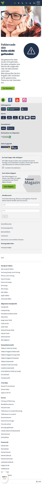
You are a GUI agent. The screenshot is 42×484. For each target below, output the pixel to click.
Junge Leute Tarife (6, 320)
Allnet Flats (4, 317)
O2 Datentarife (5, 378)
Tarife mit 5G (5, 323)
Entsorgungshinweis (7, 427)
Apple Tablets (5, 295)
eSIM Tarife (4, 327)
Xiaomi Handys (5, 279)
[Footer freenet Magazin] (3, 100)
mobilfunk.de (5, 469)
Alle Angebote (5, 340)
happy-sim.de (5, 465)
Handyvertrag (5, 310)
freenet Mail (4, 446)
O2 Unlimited (5, 374)
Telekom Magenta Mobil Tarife (10, 351)
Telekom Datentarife (7, 361)
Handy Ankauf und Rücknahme (10, 431)
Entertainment (5, 434)
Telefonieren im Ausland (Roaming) (11, 411)
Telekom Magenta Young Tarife (10, 355)
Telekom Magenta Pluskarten (10, 358)
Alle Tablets (4, 292)
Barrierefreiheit (5, 232)
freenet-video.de (6, 455)
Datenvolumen (5, 337)
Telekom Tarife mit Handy (9, 348)
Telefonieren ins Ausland (8, 414)
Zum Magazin (9, 186)
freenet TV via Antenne (8, 386)
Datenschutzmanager (7, 421)
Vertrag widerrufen (7, 243)
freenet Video (5, 389)
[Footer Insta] (24, 100)
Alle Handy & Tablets (7, 269)
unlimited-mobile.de (7, 462)
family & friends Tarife (7, 330)
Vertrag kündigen (6, 247)
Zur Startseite (7, 88)
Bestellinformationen (7, 404)
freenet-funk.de (5, 452)
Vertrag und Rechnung (8, 401)
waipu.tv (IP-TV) (5, 393)
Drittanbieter (5, 437)
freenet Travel (5, 333)
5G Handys (4, 285)
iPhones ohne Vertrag (7, 276)
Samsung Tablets (6, 299)
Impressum (4, 236)
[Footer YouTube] (17, 100)
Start (2, 258)
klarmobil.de (5, 449)
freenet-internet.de (7, 459)
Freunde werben (6, 424)
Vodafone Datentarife (7, 368)
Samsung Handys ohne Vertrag (10, 272)
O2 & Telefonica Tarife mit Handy (11, 371)
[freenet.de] (2, 3)
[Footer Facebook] (10, 100)
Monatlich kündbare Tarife (9, 314)
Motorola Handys (6, 282)
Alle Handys (4, 289)
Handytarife (4, 307)
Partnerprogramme (7, 228)
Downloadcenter (6, 417)
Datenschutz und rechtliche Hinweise (12, 240)
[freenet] (34, 3)
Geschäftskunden (6, 224)
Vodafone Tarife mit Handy (9, 365)
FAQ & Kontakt (5, 407)
